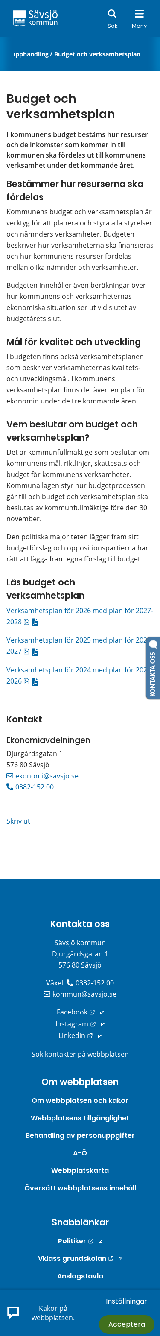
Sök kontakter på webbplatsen (80, 1054)
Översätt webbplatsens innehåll (80, 1188)
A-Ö (80, 1153)
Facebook (80, 1012)
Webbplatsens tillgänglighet (80, 1118)
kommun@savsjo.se (84, 994)
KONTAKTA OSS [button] (153, 672)
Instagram (80, 1024)
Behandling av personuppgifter (80, 1135)
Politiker (80, 1241)
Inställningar (126, 1301)
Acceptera (126, 1324)
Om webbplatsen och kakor (80, 1100)
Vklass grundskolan (80, 1258)
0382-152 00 (34, 787)
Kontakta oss (80, 924)
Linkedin (80, 1035)
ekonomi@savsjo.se (47, 776)
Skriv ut (18, 821)
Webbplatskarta (80, 1170)
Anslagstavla (80, 1276)
